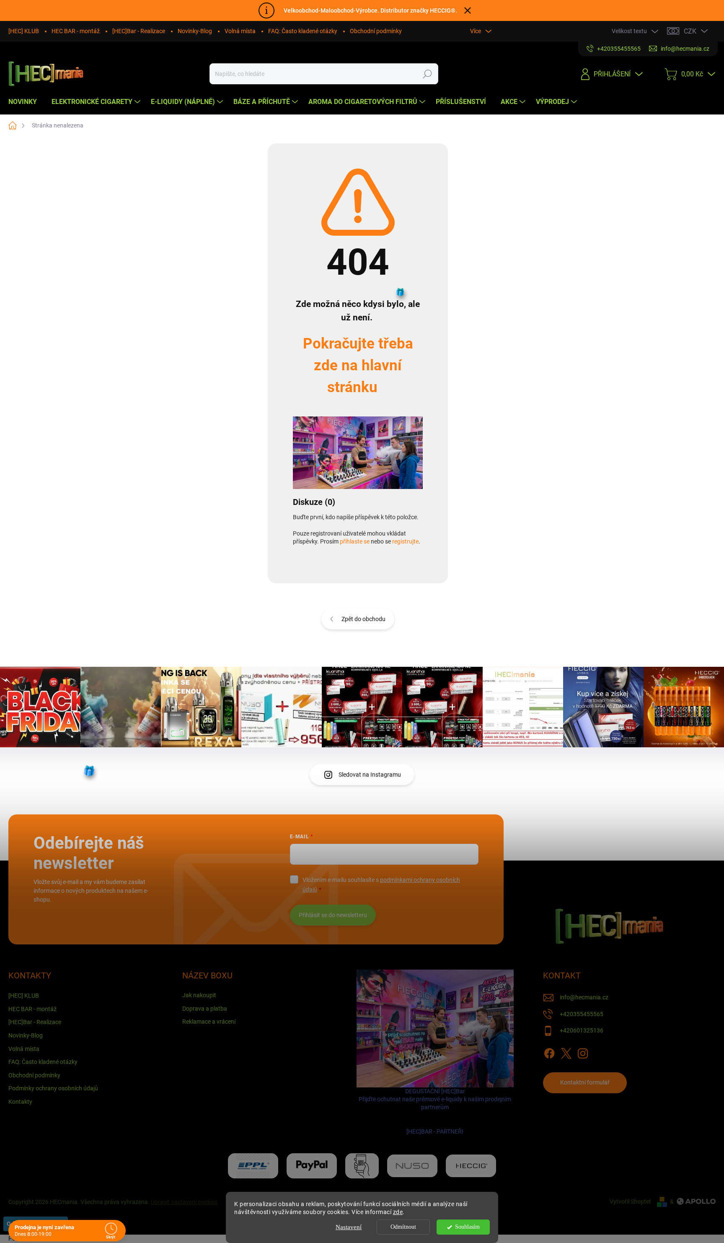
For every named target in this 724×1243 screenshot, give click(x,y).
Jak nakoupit (199, 995)
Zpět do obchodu (363, 619)
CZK (690, 31)
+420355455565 (581, 1014)
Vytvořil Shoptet (630, 1201)
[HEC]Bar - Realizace (138, 31)
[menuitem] (25, 101)
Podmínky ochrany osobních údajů (53, 1088)
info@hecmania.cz (584, 997)
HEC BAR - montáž (76, 31)
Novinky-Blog (195, 31)
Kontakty (20, 1101)
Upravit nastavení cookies (184, 1202)
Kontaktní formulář (585, 1082)
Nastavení (349, 1227)
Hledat (427, 73)
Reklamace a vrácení (208, 1021)
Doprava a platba (204, 1008)
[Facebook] (549, 1051)
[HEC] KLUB (23, 31)
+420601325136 (581, 1030)
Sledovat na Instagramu (370, 774)
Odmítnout (403, 1227)
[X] (566, 1051)
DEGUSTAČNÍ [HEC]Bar (435, 1111)
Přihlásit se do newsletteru (333, 915)
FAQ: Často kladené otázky (302, 31)
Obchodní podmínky (376, 31)
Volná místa (240, 31)
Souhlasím (467, 1227)
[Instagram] (583, 1051)
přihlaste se (355, 541)
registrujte (405, 541)
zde (398, 1212)
